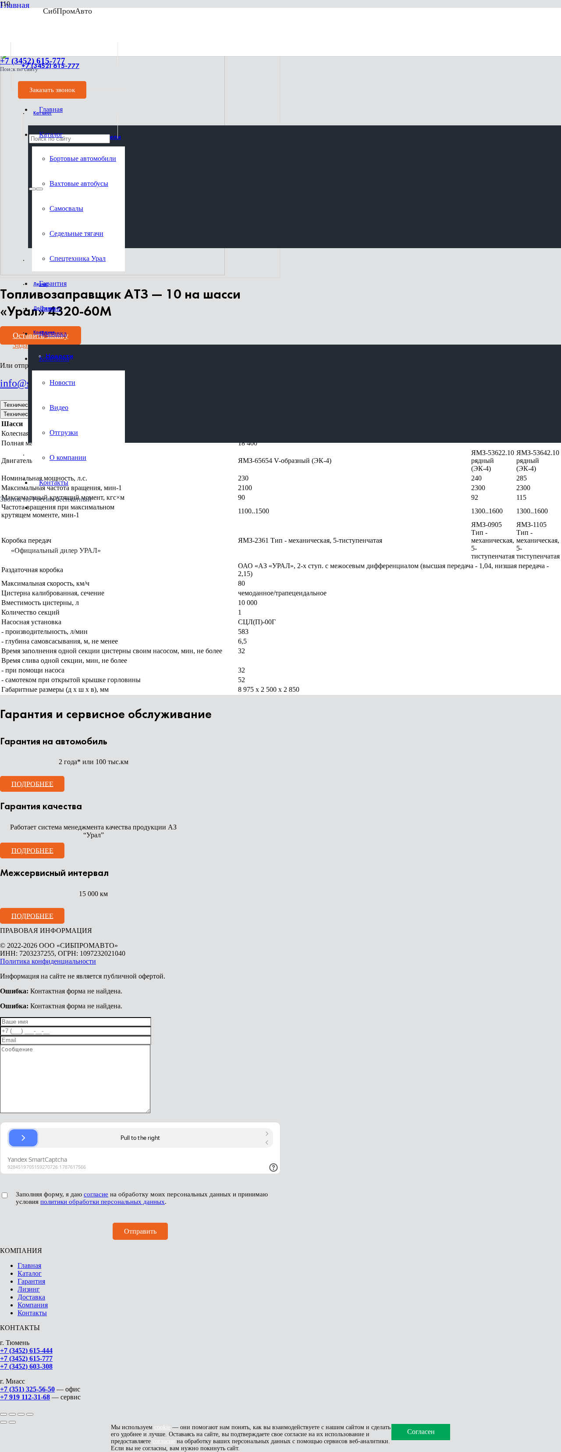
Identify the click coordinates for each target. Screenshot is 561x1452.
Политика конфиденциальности (48, 961)
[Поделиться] (21, 1414)
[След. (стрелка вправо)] (12, 1422)
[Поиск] (32, 189)
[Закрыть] (39, 189)
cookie (162, 1427)
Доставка (31, 1297)
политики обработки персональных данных (102, 1201)
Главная (29, 1265)
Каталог (30, 1273)
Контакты (32, 1313)
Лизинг (29, 1289)
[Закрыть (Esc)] (29, 1414)
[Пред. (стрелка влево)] (3, 1422)
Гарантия (31, 1281)
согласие (96, 1194)
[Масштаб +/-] (3, 1414)
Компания (33, 1305)
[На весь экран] (12, 1414)
